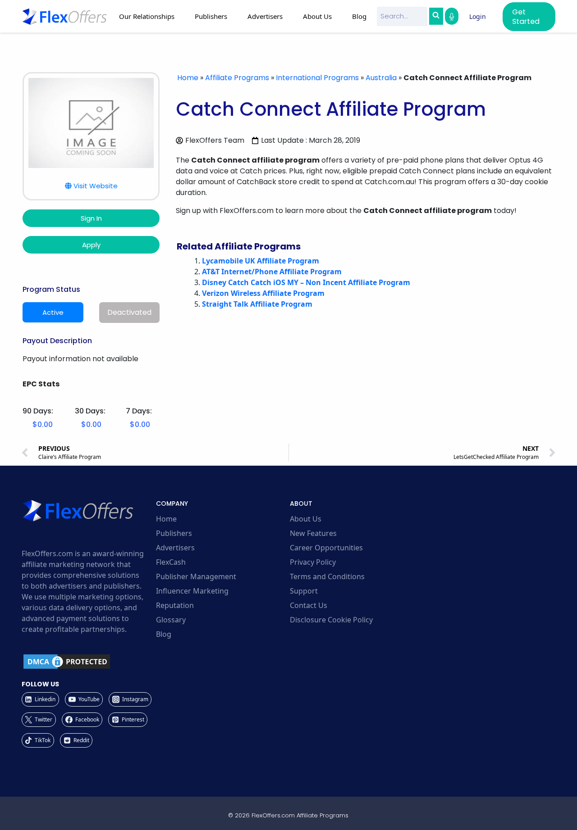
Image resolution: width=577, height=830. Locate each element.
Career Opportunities (326, 548)
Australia (381, 78)
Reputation (175, 605)
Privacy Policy (313, 562)
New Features (313, 533)
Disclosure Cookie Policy (331, 620)
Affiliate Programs (237, 78)
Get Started (526, 17)
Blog (359, 16)
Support (304, 591)
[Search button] (436, 16)
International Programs (317, 78)
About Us (305, 519)
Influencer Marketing (192, 591)
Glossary (171, 620)
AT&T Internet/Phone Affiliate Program (272, 272)
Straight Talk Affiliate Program (257, 304)
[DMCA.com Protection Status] (87, 662)
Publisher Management (196, 576)
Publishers (174, 533)
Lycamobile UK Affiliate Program (260, 261)
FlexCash (171, 562)
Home (187, 78)
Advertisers (175, 548)
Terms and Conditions (327, 576)
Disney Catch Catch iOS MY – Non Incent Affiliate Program (306, 282)
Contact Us (308, 605)
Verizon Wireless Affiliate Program (263, 293)
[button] (91, 186)
